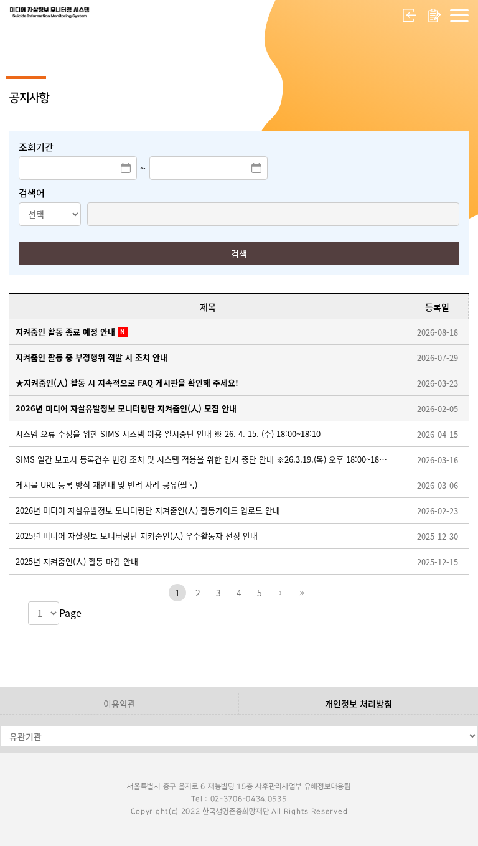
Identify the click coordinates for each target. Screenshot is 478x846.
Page (70, 612)
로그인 (409, 15)
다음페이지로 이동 (280, 592)
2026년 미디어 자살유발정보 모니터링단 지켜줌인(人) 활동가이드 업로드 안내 (148, 510)
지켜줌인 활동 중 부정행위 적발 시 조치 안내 (91, 357)
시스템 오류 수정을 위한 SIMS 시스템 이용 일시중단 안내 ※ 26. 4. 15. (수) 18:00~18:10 (168, 433)
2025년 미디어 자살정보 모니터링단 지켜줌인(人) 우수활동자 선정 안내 (137, 536)
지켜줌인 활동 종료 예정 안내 (65, 331)
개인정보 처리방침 (358, 703)
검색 (239, 253)
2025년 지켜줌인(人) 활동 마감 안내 (77, 561)
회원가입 (434, 15)
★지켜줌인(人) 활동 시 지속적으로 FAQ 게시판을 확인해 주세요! (127, 382)
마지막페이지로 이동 (300, 592)
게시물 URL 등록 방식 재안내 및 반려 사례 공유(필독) (106, 485)
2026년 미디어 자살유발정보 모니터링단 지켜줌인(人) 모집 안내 (126, 408)
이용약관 (119, 703)
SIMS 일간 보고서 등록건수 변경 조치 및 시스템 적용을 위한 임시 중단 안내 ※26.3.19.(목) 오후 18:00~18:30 (202, 459)
